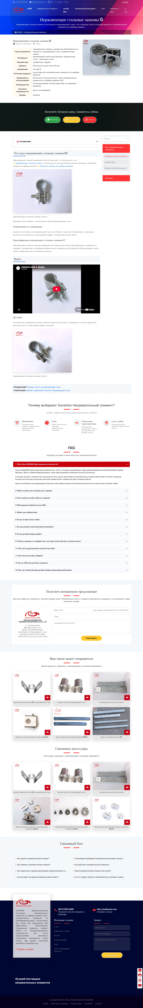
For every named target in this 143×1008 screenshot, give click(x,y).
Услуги (57, 935)
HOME (19, 32)
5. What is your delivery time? (26, 512)
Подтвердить (91, 638)
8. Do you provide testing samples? (28, 534)
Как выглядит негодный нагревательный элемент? (38, 877)
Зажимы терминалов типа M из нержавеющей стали (48, 390)
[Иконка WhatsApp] (139, 970)
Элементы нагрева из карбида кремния (56, 166)
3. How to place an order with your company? (32, 498)
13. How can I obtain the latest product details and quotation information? (43, 570)
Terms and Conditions (59, 1004)
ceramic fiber (109, 162)
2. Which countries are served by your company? (33, 491)
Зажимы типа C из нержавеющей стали (44, 387)
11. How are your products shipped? (29, 556)
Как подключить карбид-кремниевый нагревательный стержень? (42, 871)
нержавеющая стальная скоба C (29, 163)
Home (45, 1004)
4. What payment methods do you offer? (30, 505)
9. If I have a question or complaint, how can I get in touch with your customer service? (48, 541)
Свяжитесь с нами (62, 931)
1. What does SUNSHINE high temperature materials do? (37, 464)
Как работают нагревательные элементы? (92, 865)
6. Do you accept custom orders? (27, 519)
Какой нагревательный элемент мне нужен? (93, 871)
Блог (56, 944)
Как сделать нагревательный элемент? (33, 858)
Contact (98, 1004)
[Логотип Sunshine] (19, 10)
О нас (56, 927)
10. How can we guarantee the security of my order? (35, 548)
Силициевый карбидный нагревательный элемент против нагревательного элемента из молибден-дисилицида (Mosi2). (100, 858)
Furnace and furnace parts (115, 168)
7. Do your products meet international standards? (34, 527)
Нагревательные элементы (35, 32)
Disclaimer (88, 1004)
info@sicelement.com (39, 2)
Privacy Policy (76, 1004)
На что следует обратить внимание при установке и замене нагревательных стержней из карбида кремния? (100, 877)
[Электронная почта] (139, 985)
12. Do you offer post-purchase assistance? (31, 563)
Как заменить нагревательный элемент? (33, 865)
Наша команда (60, 940)
